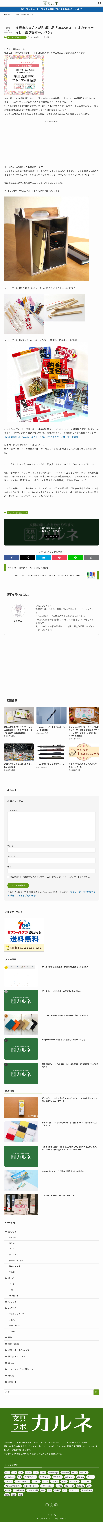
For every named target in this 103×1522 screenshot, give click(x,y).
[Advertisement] (51, 142)
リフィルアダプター (13, 1486)
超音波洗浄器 (87, 1490)
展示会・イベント (16, 1356)
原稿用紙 (80, 1486)
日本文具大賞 (32, 1490)
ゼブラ (45, 1481)
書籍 (43, 1490)
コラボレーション (22, 1481)
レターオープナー (31, 1486)
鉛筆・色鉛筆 (14, 1266)
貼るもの (12, 1308)
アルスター (57, 1477)
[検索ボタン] (100, 3)
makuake (65, 1472)
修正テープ (69, 1486)
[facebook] (47, 1505)
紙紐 (64, 1490)
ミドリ (64, 1481)
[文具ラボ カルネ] (51, 3)
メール (11, 856)
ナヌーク (54, 1481)
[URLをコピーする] (91, 557)
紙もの (11, 1278)
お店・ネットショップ (18, 1350)
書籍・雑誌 (13, 1343)
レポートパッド (47, 1486)
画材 (10, 1337)
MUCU (74, 1472)
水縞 (49, 1490)
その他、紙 (13, 1295)
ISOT (36, 1472)
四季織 (7, 1490)
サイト (10, 866)
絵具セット (74, 1490)
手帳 (11, 1289)
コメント (12, 810)
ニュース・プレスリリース (16, 37)
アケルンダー (45, 1477)
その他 (12, 1272)
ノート (12, 1284)
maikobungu (53, 1472)
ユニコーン (86, 1481)
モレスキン (74, 1481)
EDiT (21, 1472)
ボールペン (13, 1254)
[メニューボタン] (3, 3)
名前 (10, 845)
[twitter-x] (51, 1505)
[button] (11, 557)
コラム (11, 1362)
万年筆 (12, 1243)
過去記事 (12, 1381)
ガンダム (80, 1477)
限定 (13, 1494)
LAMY (43, 1472)
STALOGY (83, 1472)
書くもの (12, 1231)
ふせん (12, 1319)
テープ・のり (14, 1325)
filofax (28, 1472)
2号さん (18, 620)
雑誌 (20, 1494)
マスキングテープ (16, 1314)
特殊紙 (57, 1490)
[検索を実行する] (96, 1392)
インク (12, 1249)
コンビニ (36, 1481)
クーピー (90, 1477)
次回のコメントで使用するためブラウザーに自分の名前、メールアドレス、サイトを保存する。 (50, 877)
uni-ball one (9, 1477)
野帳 (7, 1494)
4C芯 (7, 1472)
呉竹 (89, 1486)
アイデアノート (30, 1477)
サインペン (13, 1237)
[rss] (56, 1505)
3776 (14, 1472)
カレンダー (69, 1477)
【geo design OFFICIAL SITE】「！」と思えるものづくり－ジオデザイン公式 (41, 436)
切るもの (12, 1301)
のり (19, 1477)
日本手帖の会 (19, 1490)
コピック (8, 1481)
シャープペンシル (16, 1260)
